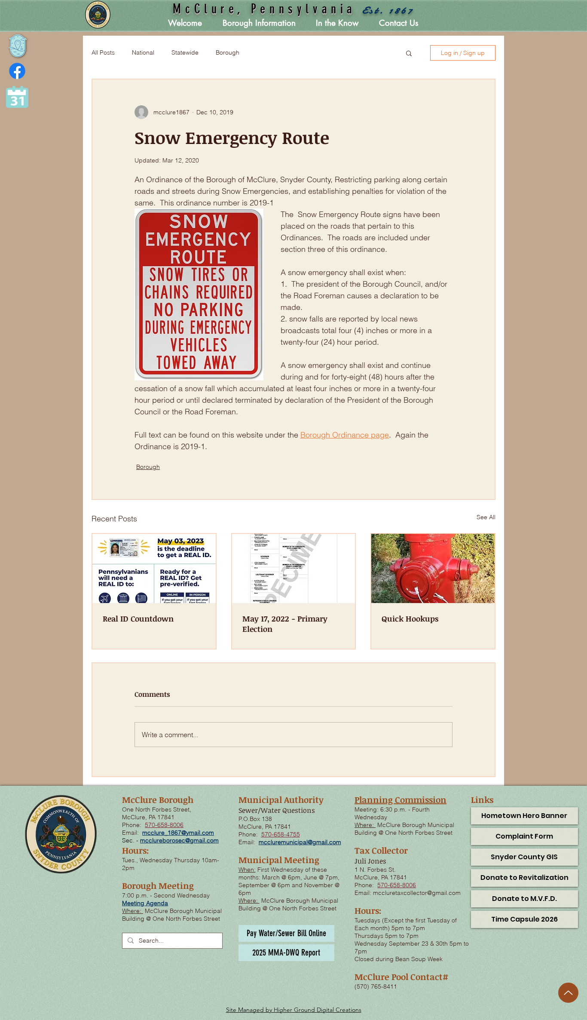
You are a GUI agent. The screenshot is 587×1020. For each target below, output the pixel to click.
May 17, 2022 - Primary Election (284, 623)
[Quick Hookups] (433, 568)
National (143, 52)
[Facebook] (17, 71)
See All (486, 517)
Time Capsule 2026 (524, 919)
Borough (227, 52)
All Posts (103, 52)
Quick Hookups (410, 618)
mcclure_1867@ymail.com (178, 832)
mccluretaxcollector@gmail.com (417, 893)
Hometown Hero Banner (524, 816)
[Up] (568, 993)
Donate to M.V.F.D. (524, 899)
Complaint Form (524, 836)
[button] (259, 23)
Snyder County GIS (524, 857)
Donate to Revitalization (524, 877)
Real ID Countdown (138, 618)
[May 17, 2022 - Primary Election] (293, 568)
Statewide (185, 52)
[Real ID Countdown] (154, 568)
